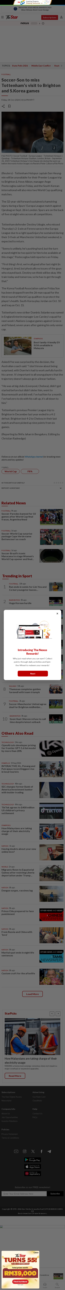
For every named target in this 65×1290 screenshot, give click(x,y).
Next (32, 673)
